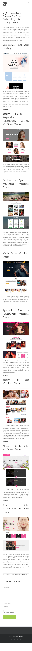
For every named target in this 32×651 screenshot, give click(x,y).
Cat (4, 574)
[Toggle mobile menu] (28, 2)
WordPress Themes (24, 574)
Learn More (5, 109)
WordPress (17, 574)
